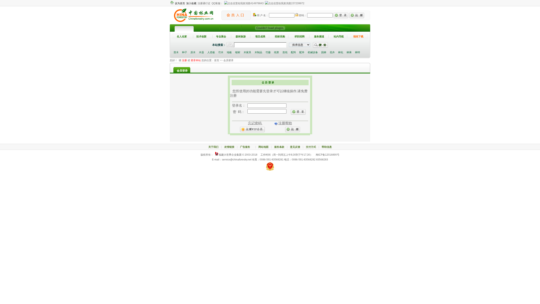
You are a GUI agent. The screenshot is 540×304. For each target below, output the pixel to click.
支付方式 (311, 146)
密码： (302, 15)
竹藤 (268, 52)
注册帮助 (285, 123)
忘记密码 (255, 123)
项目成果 (260, 36)
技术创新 (201, 36)
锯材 (237, 52)
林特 (357, 52)
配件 (301, 52)
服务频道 (319, 36)
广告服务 (246, 146)
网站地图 (263, 146)
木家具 (247, 52)
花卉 (332, 52)
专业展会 (221, 36)
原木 (193, 52)
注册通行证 (204, 3)
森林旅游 (241, 36)
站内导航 (339, 36)
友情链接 (229, 146)
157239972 (297, 3)
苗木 (176, 52)
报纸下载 (358, 36)
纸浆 (276, 52)
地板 (229, 52)
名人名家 (182, 36)
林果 (349, 52)
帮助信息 (327, 146)
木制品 (258, 52)
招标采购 (280, 36)
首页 (216, 60)
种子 (184, 52)
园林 (323, 52)
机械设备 (313, 52)
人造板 (211, 52)
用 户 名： (262, 15)
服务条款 (279, 146)
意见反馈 (295, 146)
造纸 (285, 52)
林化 (340, 52)
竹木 (220, 52)
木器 (201, 52)
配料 (293, 52)
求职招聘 (299, 36)
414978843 (257, 3)
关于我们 (213, 146)
